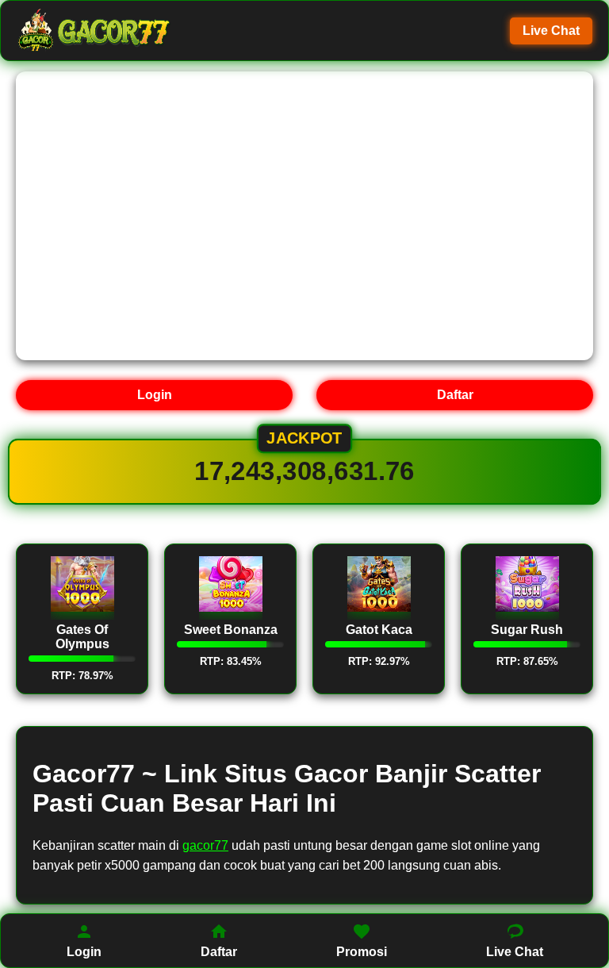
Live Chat (551, 30)
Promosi (361, 951)
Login (154, 394)
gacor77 (205, 845)
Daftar (455, 394)
